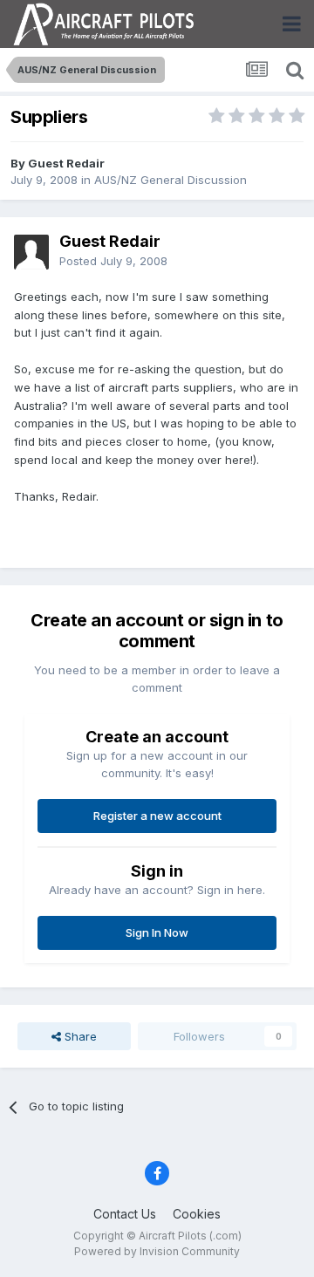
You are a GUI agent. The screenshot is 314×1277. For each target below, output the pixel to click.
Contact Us (124, 1213)
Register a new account (157, 816)
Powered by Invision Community (157, 1251)
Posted (113, 261)
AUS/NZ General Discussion (170, 180)
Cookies (197, 1213)
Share (79, 1036)
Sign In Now (157, 932)
